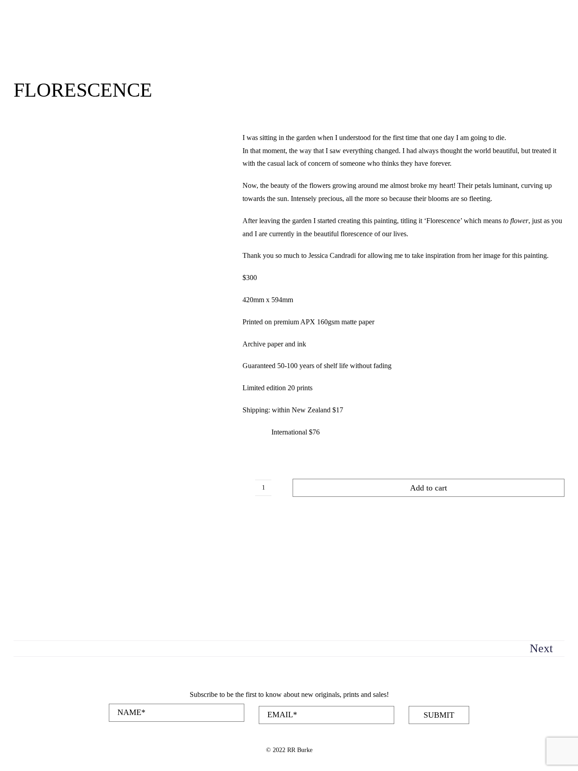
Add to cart (428, 487)
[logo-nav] (43, 10)
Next (541, 648)
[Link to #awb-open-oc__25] (529, 40)
